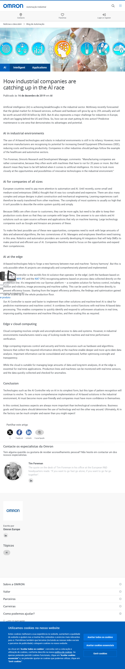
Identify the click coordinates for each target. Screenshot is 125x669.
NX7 (37, 278)
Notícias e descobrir (12, 24)
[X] (10, 432)
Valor (6, 591)
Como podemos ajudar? (19, 613)
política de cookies (63, 652)
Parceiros (9, 599)
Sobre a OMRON (14, 584)
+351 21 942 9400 (15, 621)
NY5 (19, 278)
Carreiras (9, 606)
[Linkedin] (28, 432)
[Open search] (113, 6)
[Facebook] (19, 432)
